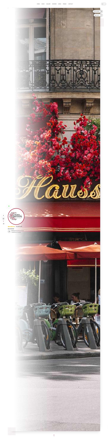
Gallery (48, 3)
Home (38, 3)
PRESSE (64, 3)
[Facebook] (3, 215)
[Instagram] (3, 219)
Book (43, 3)
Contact (70, 3)
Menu (59, 3)
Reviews (54, 3)
